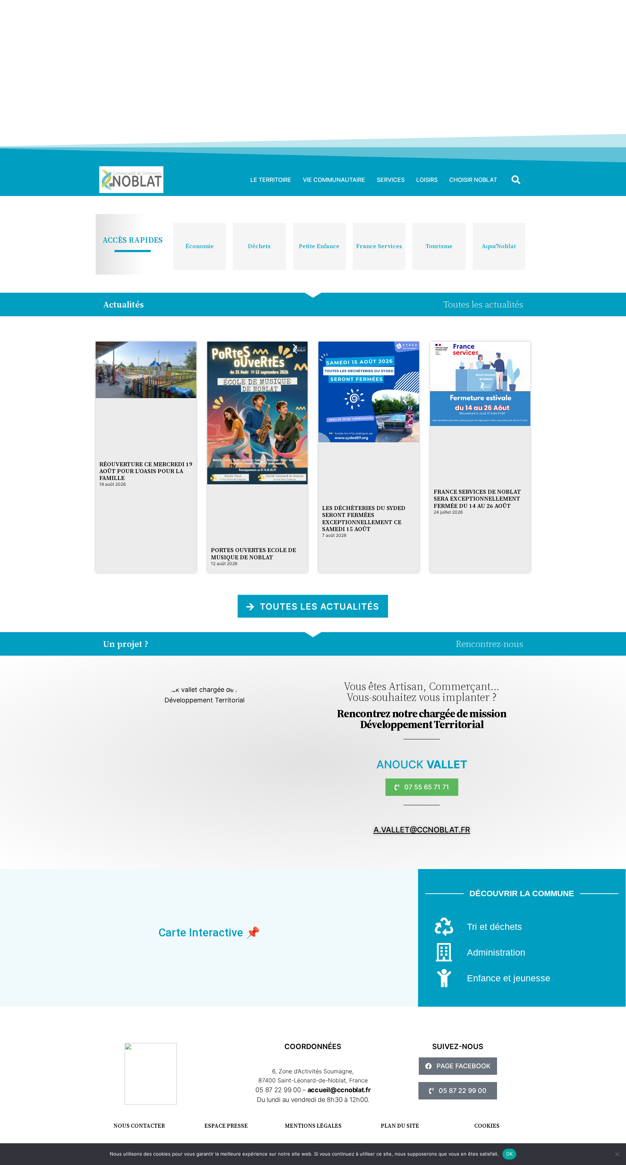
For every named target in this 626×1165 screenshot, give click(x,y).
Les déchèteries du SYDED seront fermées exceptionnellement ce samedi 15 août (363, 518)
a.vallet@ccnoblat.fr (421, 829)
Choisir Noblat (473, 179)
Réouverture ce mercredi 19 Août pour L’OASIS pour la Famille (145, 471)
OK (509, 1154)
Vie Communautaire (334, 179)
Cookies (487, 1125)
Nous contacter (139, 1125)
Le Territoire (270, 179)
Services (391, 179)
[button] (516, 179)
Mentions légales (313, 1125)
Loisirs (427, 179)
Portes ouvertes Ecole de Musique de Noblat (253, 553)
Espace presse (226, 1125)
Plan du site (400, 1125)
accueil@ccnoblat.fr (339, 1090)
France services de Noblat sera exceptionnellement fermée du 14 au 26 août (477, 498)
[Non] (617, 1154)
